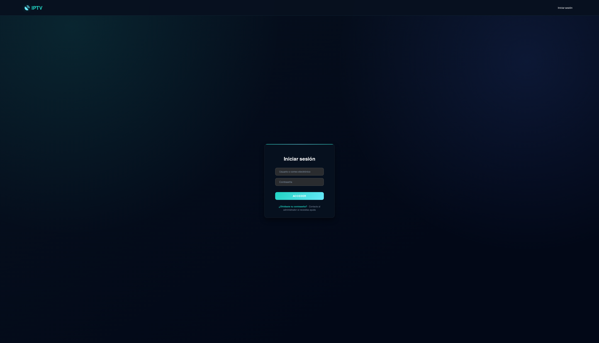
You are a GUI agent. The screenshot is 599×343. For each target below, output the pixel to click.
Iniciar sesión (565, 8)
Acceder (299, 196)
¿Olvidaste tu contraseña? (293, 206)
